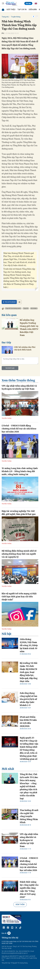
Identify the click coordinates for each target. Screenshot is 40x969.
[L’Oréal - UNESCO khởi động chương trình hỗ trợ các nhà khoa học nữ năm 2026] (20, 446)
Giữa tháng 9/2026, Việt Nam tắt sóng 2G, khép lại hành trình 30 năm (29, 645)
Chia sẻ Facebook (10, 302)
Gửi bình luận (10, 368)
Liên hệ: (4, 946)
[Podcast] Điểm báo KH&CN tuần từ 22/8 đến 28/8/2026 (28, 721)
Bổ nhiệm (34, 308)
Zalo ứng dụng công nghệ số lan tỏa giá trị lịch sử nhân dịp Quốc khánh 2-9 (28, 699)
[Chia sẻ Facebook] (33, 16)
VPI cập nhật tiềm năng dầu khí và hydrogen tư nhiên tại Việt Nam (19, 387)
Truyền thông (15, 17)
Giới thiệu (11, 9)
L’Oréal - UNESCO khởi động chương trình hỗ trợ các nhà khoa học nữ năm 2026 (19, 428)
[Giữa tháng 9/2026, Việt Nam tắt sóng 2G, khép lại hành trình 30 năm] (10, 643)
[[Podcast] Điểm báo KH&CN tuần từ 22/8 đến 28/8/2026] (10, 721)
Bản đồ (4, 933)
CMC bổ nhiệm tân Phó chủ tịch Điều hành (24, 348)
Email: (32, 951)
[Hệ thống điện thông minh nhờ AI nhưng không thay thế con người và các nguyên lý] (20, 571)
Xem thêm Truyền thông (18, 380)
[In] (19, 302)
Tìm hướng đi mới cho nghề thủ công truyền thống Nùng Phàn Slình (29, 816)
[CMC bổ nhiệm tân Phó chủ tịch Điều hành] (7, 350)
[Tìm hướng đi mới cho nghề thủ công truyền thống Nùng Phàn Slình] (10, 814)
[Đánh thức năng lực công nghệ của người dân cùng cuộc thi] (10, 885)
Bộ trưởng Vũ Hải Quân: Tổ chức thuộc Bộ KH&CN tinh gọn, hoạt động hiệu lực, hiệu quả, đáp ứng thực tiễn (28, 672)
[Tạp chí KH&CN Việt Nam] (11, 3)
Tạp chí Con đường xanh (13, 308)
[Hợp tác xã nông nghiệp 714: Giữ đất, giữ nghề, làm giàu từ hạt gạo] (20, 528)
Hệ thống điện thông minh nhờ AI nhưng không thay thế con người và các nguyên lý (19, 554)
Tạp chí (26, 308)
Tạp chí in (22, 9)
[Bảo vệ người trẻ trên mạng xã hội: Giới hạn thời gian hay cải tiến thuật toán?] (20, 614)
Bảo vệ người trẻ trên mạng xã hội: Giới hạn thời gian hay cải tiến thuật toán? (19, 596)
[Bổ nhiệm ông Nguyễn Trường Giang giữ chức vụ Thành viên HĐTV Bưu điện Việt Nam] (10, 324)
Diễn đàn (33, 9)
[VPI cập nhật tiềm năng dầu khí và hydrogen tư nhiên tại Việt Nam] (20, 403)
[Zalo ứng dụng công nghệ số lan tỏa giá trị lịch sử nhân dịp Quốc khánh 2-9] (10, 697)
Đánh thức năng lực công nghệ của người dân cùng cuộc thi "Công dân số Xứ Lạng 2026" (29, 889)
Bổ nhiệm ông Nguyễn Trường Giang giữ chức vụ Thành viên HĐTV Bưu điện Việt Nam (29, 327)
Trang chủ (5, 17)
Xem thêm (20, 904)
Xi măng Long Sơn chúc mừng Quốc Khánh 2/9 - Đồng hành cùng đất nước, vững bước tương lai (20, 471)
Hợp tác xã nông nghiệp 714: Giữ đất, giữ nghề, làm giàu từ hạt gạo (19, 512)
